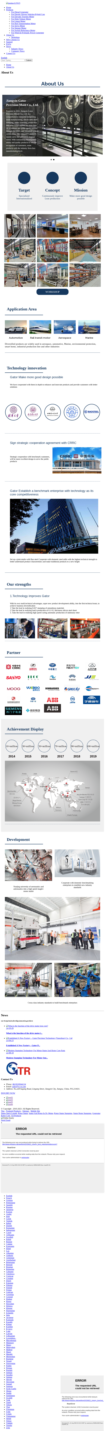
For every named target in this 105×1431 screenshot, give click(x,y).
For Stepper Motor (18, 28)
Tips (2, 1111)
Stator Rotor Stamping (82, 1113)
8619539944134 (19, 1084)
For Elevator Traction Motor (22, 17)
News (8, 46)
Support (9, 42)
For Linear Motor (18, 21)
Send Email (5, 1120)
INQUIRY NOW (8, 1093)
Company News (17, 51)
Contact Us (10, 53)
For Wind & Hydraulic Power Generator (27, 33)
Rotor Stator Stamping (63, 1113)
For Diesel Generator (19, 12)
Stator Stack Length (9, 1113)
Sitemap (25, 1111)
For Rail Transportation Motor (23, 23)
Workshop (15, 37)
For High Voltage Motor (21, 19)
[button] (52, 292)
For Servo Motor (18, 26)
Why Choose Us (13, 40)
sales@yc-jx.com (19, 1086)
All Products (16, 1116)
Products (9, 10)
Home (8, 7)
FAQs (8, 44)
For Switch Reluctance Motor (23, 30)
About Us (10, 35)
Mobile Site (35, 1111)
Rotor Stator (23, 1113)
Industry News (17, 49)
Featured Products (13, 1111)
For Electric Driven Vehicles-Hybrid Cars (28, 14)
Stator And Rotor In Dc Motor (41, 1113)
